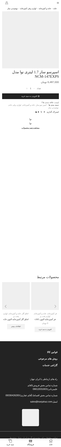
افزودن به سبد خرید (29, 96)
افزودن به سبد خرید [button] (45, 329)
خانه (55, 8)
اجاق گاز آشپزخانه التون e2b (16, 319)
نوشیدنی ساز (12, 8)
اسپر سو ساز (41, 105)
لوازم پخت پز (45, 316)
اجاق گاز (25, 314)
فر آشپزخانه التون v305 (45, 319)
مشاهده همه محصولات (30, 128)
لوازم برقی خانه (15, 105)
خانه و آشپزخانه (45, 8)
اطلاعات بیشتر (16, 326)
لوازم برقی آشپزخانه (28, 8)
